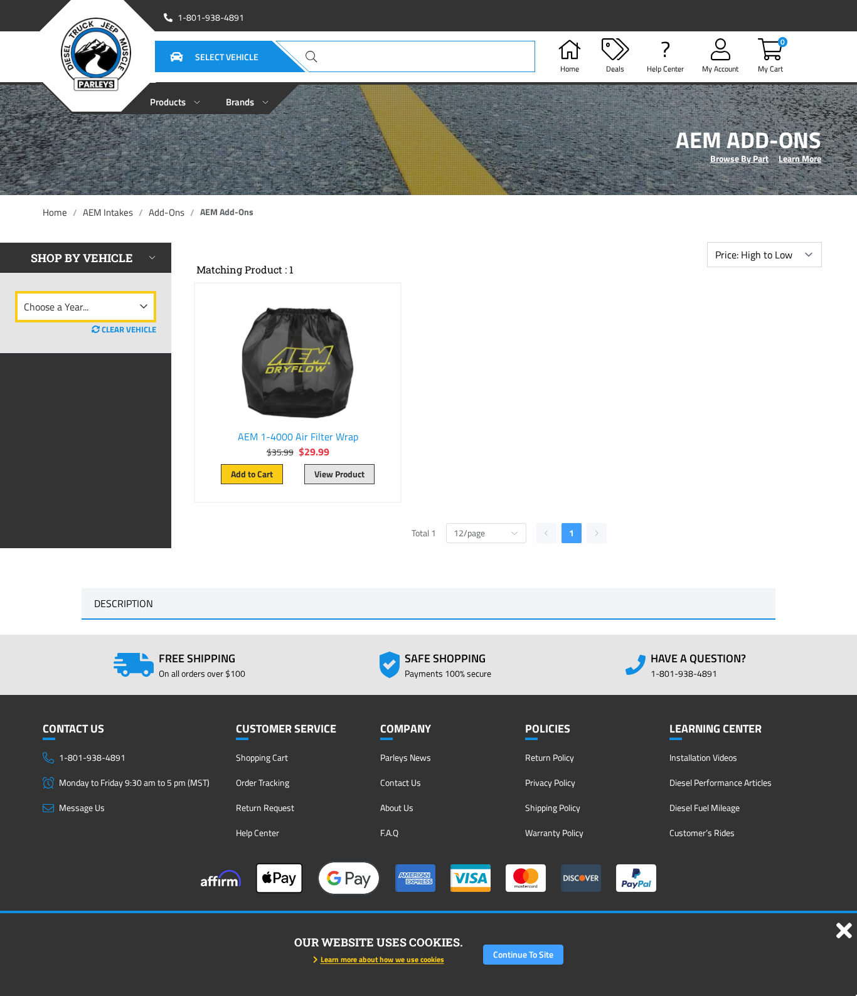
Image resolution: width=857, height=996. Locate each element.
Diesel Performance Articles (720, 782)
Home (55, 212)
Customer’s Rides (702, 832)
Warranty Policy (554, 832)
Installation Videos (703, 757)
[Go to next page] (597, 533)
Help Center (257, 832)
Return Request (265, 807)
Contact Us (400, 782)
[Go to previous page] (546, 533)
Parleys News (405, 757)
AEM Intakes (108, 212)
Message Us (82, 807)
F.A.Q (389, 832)
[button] (199, 56)
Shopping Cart (262, 757)
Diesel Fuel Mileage (704, 807)
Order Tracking (262, 782)
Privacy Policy (550, 782)
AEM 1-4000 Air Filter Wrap (298, 436)
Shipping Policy (552, 807)
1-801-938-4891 (211, 17)
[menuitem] (175, 98)
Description (123, 603)
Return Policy (549, 757)
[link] (55, 212)
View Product (339, 473)
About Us (396, 807)
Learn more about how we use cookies (382, 959)
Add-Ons (166, 212)
